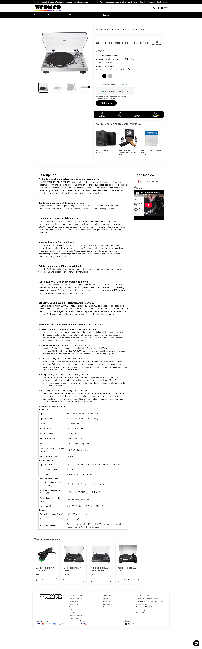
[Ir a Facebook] (129, 624)
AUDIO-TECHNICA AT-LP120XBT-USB (100, 569)
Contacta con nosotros (75, 598)
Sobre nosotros (73, 607)
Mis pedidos (106, 601)
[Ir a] (156, 43)
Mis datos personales (108, 607)
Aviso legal (72, 612)
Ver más (112, 98)
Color (98, 75)
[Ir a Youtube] (126, 624)
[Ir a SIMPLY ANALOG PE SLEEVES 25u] (151, 138)
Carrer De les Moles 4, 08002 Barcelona (147, 598)
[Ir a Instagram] (133, 624)
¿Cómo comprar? (74, 601)
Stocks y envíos (73, 604)
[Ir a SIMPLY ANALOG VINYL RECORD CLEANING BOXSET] (128, 138)
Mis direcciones (107, 604)
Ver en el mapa (140, 612)
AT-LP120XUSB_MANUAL (149, 181)
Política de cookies (74, 618)
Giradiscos (118, 29)
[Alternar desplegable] (44, 15)
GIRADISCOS (107, 29)
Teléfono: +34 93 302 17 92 (144, 607)
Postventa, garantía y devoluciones (79, 610)
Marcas (72, 15)
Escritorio (105, 598)
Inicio (98, 29)
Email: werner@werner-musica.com (146, 610)
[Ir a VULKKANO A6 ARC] (106, 138)
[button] (104, 76)
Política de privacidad (75, 615)
